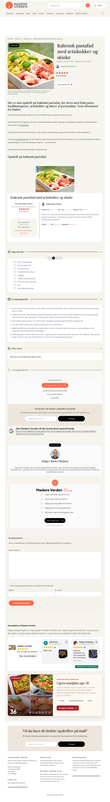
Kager (28, 13)
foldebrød (24, 125)
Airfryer (41, 13)
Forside (10, 39)
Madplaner (70, 13)
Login (99, 5)
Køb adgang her (53, 520)
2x (57, 258)
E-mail (58, 590)
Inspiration (60, 13)
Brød (34, 13)
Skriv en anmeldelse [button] (27, 656)
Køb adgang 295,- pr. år (53, 385)
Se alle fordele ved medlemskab (55, 390)
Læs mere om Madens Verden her (18, 787)
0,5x (49, 258)
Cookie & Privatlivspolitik (92, 775)
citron (21, 275)
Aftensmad (20, 13)
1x (53, 258)
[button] (57, 72)
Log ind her (55, 397)
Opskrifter (10, 13)
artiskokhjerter (22, 139)
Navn (11, 590)
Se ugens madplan (68, 708)
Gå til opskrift (64, 84)
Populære (50, 13)
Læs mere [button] (67, 661)
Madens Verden (16, 5)
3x (61, 258)
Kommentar (14, 550)
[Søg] (103, 13)
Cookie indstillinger (78, 775)
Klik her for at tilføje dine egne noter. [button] (25, 356)
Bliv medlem (83, 13)
